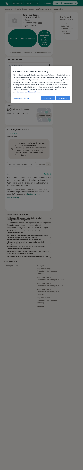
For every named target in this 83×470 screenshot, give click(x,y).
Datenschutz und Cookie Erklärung (28, 92)
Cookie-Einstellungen (21, 99)
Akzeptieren (63, 98)
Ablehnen (47, 98)
